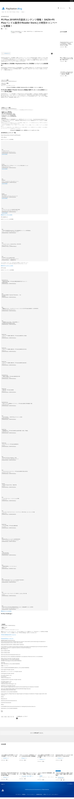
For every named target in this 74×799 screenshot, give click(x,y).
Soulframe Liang (60, 777)
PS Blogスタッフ (6, 758)
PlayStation (14, 8)
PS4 (8, 12)
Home (3, 12)
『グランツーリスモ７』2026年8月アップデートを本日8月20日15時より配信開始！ (27, 755)
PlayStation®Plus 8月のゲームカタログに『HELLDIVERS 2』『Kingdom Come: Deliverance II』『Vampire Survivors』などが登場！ (66, 44)
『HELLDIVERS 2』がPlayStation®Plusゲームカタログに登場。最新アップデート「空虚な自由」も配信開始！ (66, 73)
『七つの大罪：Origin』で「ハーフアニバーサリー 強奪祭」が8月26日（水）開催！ (27, 773)
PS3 (11, 716)
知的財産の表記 (39, 794)
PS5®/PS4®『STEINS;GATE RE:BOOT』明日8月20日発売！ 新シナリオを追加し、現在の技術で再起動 (9, 774)
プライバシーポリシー (31, 794)
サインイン (62, 8)
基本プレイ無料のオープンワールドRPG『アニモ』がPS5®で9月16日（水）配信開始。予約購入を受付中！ (66, 58)
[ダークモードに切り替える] (58, 8)
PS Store (14, 12)
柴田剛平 (40, 776)
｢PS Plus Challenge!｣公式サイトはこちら (8, 634)
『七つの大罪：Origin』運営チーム (27, 776)
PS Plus (17, 12)
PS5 (5, 12)
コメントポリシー (55, 794)
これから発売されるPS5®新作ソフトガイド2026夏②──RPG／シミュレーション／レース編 (46, 756)
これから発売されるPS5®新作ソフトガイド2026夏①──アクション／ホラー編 (9, 755)
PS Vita (9, 716)
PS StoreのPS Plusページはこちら (7, 638)
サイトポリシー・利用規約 (20, 794)
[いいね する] (65, 46)
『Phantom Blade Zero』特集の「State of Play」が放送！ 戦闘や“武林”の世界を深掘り (64, 774)
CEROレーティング (46, 794)
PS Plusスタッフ (7, 53)
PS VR (10, 12)
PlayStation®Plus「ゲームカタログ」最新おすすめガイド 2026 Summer (64, 755)
